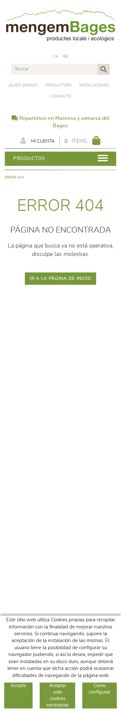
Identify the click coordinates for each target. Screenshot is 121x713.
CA (56, 56)
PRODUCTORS (58, 85)
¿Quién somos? (22, 85)
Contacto (60, 96)
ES (65, 56)
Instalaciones (94, 85)
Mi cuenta (42, 141)
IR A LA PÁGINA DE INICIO (60, 278)
